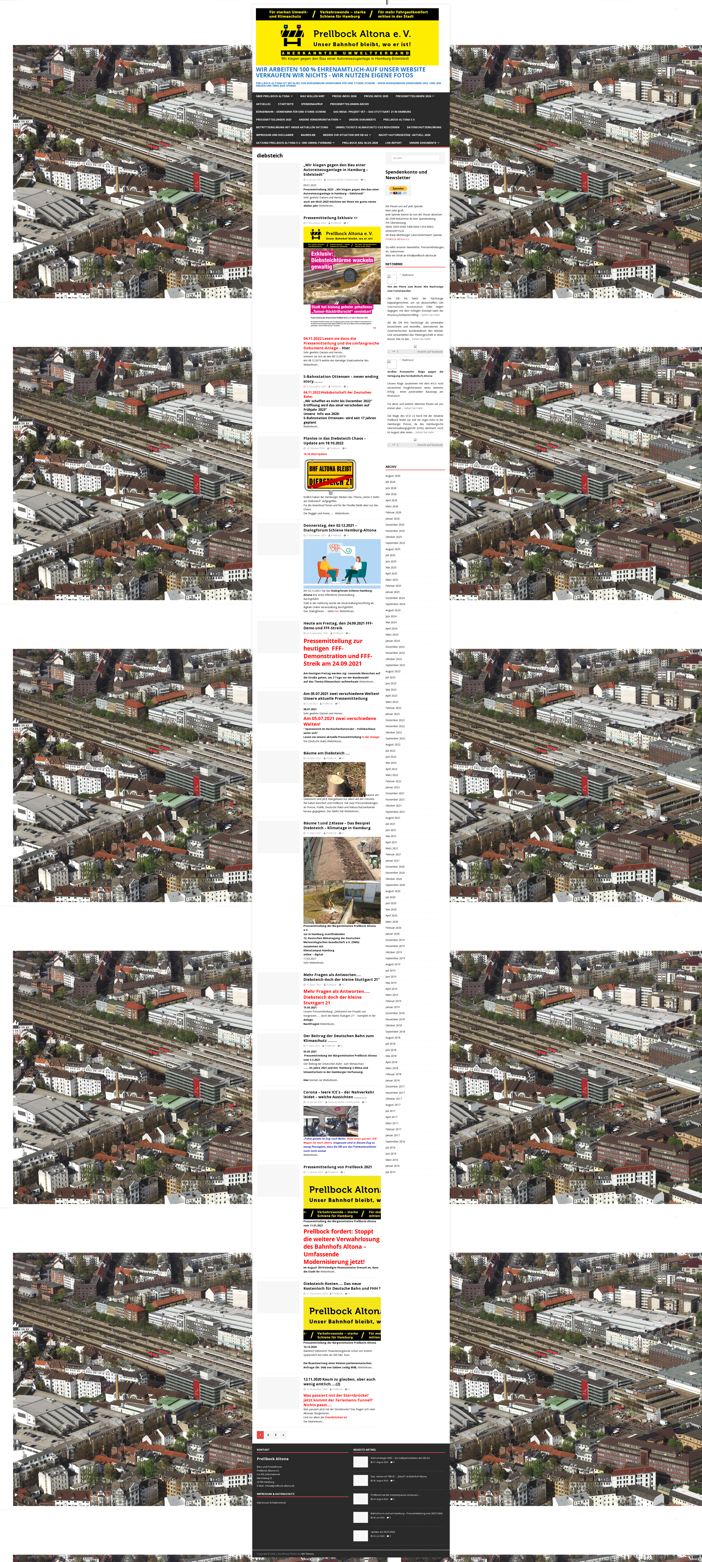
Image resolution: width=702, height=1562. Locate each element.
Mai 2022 (391, 762)
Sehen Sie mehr (430, 315)
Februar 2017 (393, 1129)
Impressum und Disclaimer (274, 135)
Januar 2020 (393, 933)
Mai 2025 (391, 567)
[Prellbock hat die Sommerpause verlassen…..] (360, 1502)
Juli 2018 (390, 1043)
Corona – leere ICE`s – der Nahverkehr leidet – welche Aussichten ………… (338, 1094)
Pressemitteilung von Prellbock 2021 (337, 1166)
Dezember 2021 (395, 793)
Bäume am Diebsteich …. (326, 753)
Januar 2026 (393, 518)
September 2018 (395, 1031)
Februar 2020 (393, 927)
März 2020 (392, 921)
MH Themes (308, 1553)
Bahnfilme (308, 135)
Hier (346, 347)
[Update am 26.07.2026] (360, 1539)
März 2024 (392, 634)
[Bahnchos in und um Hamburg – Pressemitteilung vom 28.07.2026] (360, 1520)
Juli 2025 (390, 555)
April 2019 (391, 988)
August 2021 (393, 817)
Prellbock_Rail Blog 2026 (360, 142)
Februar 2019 (393, 1001)
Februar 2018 (393, 1074)
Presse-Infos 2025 (376, 96)
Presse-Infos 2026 (344, 96)
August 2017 (393, 1104)
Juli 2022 (390, 750)
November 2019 (395, 946)
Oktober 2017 (394, 1098)
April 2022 (391, 769)
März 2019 (392, 995)
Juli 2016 (390, 1147)
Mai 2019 (391, 982)
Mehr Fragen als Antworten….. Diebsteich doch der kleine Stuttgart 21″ (341, 977)
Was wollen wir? (312, 96)
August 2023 (393, 671)
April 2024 (391, 628)
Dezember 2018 (395, 1013)
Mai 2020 (391, 909)
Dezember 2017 (395, 1086)
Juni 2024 (391, 616)
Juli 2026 (390, 482)
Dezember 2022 (395, 720)
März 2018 (392, 1068)
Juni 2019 (391, 976)
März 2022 (392, 775)
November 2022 (395, 726)
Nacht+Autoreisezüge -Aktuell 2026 (404, 135)
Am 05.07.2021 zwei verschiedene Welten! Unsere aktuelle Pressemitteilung (341, 696)
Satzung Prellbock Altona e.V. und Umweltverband (294, 142)
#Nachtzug (393, 315)
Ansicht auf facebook (430, 351)
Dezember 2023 (395, 647)
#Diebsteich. (393, 395)
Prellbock (336, 223)
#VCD (434, 383)
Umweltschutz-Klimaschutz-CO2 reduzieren (367, 127)
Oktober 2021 (394, 805)
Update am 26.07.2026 (383, 1531)
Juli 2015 (390, 1172)
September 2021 (395, 811)
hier (337, 611)
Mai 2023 (391, 689)
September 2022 (395, 738)
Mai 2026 (391, 494)
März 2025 (392, 579)
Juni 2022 (391, 756)
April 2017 (391, 1117)
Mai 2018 (391, 1056)
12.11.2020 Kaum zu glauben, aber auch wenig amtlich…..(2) (339, 1381)
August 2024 (393, 610)
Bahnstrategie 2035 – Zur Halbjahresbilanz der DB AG (400, 1458)
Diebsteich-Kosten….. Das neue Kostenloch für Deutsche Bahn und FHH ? (342, 1286)
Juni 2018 (391, 1050)
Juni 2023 (391, 683)
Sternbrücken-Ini (336, 1417)
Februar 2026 (393, 512)
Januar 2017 (393, 1135)
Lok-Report (393, 142)
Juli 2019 (390, 970)
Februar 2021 (393, 854)
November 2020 (395, 872)
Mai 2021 (391, 836)
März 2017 (392, 1123)
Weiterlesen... (326, 205)
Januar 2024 (393, 640)
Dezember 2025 (395, 524)
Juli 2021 (390, 824)
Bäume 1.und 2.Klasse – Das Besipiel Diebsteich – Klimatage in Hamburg (337, 825)
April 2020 (391, 915)
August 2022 (393, 744)
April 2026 (391, 500)
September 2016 (395, 1141)
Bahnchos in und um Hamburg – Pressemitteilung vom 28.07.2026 (406, 1513)
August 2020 (393, 891)
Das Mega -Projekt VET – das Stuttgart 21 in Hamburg (372, 111)
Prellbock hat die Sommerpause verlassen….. (396, 1495)
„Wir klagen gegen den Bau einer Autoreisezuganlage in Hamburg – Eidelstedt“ (335, 169)
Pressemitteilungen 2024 (413, 96)
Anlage (308, 1019)
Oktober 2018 (394, 1025)
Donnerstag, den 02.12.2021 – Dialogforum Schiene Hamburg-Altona (339, 528)
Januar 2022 (393, 787)
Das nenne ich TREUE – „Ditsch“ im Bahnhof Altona (399, 1476)
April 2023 (391, 695)
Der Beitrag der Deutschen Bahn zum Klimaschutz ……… (338, 1038)
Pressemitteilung (315, 926)
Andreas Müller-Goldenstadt (342, 179)
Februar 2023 (393, 708)
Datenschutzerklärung (424, 127)
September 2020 (395, 885)
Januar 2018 (393, 1080)
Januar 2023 (393, 714)
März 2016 (392, 1159)
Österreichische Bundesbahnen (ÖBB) (409, 306)
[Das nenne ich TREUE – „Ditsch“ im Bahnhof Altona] (360, 1484)
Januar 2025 (393, 592)
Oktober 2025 (394, 537)
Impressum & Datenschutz (271, 1502)
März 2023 (392, 702)
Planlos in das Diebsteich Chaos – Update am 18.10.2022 (334, 441)
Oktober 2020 (394, 879)
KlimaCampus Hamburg (318, 950)
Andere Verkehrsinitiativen (318, 119)
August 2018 (393, 1037)
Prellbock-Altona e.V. (399, 119)
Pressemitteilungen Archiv (349, 104)
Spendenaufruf (312, 104)
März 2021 (392, 848)
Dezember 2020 (395, 866)
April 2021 (391, 842)
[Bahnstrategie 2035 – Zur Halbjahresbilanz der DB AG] (360, 1465)
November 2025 (395, 531)
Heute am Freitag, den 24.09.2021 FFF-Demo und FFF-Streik (338, 625)
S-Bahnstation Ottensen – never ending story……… (340, 379)
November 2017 (395, 1092)
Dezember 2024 (395, 598)
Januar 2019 (393, 1007)
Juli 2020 (390, 897)
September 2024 (395, 604)
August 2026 (393, 476)
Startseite (286, 104)
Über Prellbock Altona (273, 96)
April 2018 (391, 1062)
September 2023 (395, 665)
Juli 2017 (390, 1111)
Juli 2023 (390, 677)
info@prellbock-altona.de (421, 255)
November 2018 (395, 1019)
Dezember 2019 (395, 940)
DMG (355, 942)
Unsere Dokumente (362, 119)
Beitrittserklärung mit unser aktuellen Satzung (292, 127)
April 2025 (391, 573)
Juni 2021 (391, 830)
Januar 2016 (393, 1166)
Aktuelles (263, 104)
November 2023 (395, 653)
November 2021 (395, 799)
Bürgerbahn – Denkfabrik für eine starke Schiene (291, 111)
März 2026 (392, 506)
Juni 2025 (391, 561)
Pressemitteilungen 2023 (273, 119)
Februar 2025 (393, 585)
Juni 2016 (391, 1153)
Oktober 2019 (394, 952)
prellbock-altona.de (284, 1485)
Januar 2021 (393, 860)
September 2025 (395, 543)
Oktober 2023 (394, 659)
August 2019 (393, 964)
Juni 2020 (391, 903)
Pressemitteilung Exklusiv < (330, 217)
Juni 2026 (391, 488)
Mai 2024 (391, 622)
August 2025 (393, 549)
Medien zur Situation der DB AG (345, 135)
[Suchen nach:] (415, 158)
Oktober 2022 (394, 732)
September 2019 (395, 958)
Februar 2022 (393, 781)
